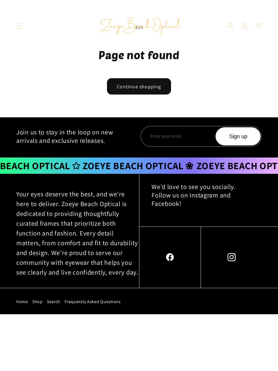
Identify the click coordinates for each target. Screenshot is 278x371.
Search (53, 301)
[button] (19, 25)
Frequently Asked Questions (93, 301)
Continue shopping (139, 86)
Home (22, 301)
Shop (37, 301)
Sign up (238, 136)
